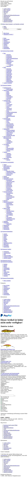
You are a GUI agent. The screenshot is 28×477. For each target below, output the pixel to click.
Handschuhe (6, 246)
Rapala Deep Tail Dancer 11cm (8, 349)
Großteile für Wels (10, 131)
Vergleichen (3, 341)
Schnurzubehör (9, 126)
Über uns (5, 12)
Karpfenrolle (9, 73)
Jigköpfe (8, 209)
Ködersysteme (9, 89)
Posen (7, 111)
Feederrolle (8, 71)
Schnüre (5, 169)
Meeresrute (8, 59)
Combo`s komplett (7, 83)
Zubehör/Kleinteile (10, 116)
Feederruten (9, 55)
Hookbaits (8, 95)
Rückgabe (5, 431)
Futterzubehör (9, 96)
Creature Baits (6, 274)
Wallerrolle (8, 75)
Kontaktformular (7, 19)
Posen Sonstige (9, 204)
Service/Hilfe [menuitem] (10, 14)
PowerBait (8, 102)
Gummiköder (9, 141)
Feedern (5, 152)
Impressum (5, 11)
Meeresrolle (9, 77)
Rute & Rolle (6, 285)
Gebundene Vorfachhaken (9, 213)
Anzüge (5, 233)
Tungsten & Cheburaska (9, 109)
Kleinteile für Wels (10, 135)
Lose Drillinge (9, 214)
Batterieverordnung (7, 21)
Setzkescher (9, 198)
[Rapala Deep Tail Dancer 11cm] (8, 348)
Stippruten (8, 66)
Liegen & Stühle (7, 255)
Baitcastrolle (9, 76)
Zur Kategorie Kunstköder (7, 261)
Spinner (5, 265)
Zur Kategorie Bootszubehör (7, 278)
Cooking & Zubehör (8, 256)
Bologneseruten (9, 61)
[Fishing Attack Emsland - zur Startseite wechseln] (12, 24)
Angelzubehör (6, 288)
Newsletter (5, 446)
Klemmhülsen (6, 168)
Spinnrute (8, 54)
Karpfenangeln (6, 118)
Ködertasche (9, 185)
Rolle (4, 67)
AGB (4, 14)
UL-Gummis (9, 104)
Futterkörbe (9, 157)
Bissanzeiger (9, 203)
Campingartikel (6, 253)
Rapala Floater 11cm (5, 362)
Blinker (5, 266)
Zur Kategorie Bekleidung (6, 231)
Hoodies (5, 239)
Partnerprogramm (7, 448)
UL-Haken (8, 105)
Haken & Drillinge (10, 130)
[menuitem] (15, 8)
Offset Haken (9, 220)
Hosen (4, 237)
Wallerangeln (6, 129)
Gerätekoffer (9, 189)
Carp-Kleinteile (9, 123)
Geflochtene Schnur (10, 172)
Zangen (5, 176)
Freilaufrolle (9, 70)
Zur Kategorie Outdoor (6, 249)
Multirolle (8, 79)
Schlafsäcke (6, 251)
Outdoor (5, 290)
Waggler (8, 207)
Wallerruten (9, 62)
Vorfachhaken (9, 113)
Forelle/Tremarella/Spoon (12, 58)
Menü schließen (7, 280)
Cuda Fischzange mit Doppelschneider (9, 374)
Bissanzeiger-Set (10, 125)
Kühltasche (8, 184)
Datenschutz (6, 17)
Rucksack (8, 187)
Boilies (7, 93)
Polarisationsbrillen (7, 243)
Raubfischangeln (7, 87)
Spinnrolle (8, 68)
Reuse (7, 199)
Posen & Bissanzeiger (8, 202)
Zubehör (11, 64)
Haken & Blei (6, 208)
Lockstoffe (8, 98)
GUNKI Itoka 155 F (5, 333)
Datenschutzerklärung (8, 427)
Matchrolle (8, 72)
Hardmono (8, 175)
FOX (7, 121)
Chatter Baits (6, 272)
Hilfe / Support (6, 10)
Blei (7, 117)
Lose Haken (9, 217)
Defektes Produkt (7, 434)
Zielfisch (5, 286)
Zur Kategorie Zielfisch (6, 85)
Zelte (4, 254)
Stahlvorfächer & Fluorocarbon (7, 166)
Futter (7, 91)
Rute (4, 53)
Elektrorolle (9, 80)
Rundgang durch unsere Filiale (10, 425)
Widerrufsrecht (6, 16)
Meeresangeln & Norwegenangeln (7, 137)
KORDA (8, 120)
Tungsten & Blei (10, 148)
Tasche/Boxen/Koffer (8, 178)
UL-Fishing (6, 144)
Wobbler (5, 264)
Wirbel (7, 107)
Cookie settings (6, 8)
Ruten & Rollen (9, 149)
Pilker (7, 139)
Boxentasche (9, 186)
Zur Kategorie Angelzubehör (7, 162)
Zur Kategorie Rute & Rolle (7, 50)
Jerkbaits (5, 273)
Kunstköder (9, 114)
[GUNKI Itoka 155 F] (8, 332)
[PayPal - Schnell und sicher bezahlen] (6, 316)
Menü (4, 26)
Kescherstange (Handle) (9, 193)
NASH (8, 122)
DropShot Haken (10, 211)
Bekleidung (6, 289)
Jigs (7, 147)
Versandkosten (4, 455)
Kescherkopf (9, 195)
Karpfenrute (9, 57)
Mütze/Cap (5, 244)
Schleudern (6, 226)
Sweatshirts (6, 245)
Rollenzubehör (9, 81)
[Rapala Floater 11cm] (6, 361)
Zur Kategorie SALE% (6, 260)
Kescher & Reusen (7, 191)
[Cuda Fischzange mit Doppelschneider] (10, 373)
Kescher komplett (10, 196)
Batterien (5, 200)
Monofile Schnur (10, 171)
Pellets (7, 94)
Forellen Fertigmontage (11, 112)
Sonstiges (8, 143)
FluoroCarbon (9, 173)
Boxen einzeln (9, 190)
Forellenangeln (6, 100)
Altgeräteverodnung (7, 20)
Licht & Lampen (7, 258)
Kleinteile (8, 156)
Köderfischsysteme (10, 218)
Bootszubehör (6, 294)
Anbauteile (8, 154)
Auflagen (8, 153)
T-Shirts (5, 241)
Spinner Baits (6, 269)
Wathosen (5, 235)
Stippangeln (6, 158)
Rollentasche (9, 182)
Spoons (8, 103)
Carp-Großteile (9, 127)
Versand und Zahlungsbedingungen (11, 15)
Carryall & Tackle (10, 181)
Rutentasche (9, 180)
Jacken (5, 236)
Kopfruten (8, 63)
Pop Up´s (8, 99)
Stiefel (4, 240)
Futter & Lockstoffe (7, 90)
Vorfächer (8, 140)
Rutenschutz (6, 227)
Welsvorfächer (9, 132)
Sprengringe (6, 177)
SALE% (5, 292)
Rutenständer (6, 229)
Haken (7, 145)
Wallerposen (9, 134)
